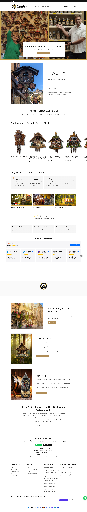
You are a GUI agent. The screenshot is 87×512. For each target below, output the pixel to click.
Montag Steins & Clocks (30, 509)
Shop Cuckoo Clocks (43, 53)
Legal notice (49, 509)
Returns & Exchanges (15, 471)
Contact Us (51, 322)
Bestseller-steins (37, 207)
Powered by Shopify (38, 509)
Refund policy (60, 509)
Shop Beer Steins (42, 393)
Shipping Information (15, 469)
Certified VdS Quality (31, 471)
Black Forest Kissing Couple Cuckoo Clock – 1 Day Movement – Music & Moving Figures (55, 157)
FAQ (11, 473)
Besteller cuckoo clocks (16, 207)
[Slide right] (46, 165)
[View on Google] (8, 252)
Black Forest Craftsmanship (32, 469)
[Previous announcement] (31, 1)
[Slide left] (41, 165)
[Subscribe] (31, 499)
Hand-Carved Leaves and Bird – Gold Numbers (19, 156)
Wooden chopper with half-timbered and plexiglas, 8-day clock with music (72, 157)
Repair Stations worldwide (32, 473)
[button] (38, 6)
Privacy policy (44, 509)
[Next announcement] (56, 1)
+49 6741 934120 (46, 448)
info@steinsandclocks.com (46, 452)
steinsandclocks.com (46, 454)
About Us (29, 467)
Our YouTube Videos (59, 207)
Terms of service (54, 509)
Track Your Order (14, 475)
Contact (12, 467)
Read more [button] (9, 260)
